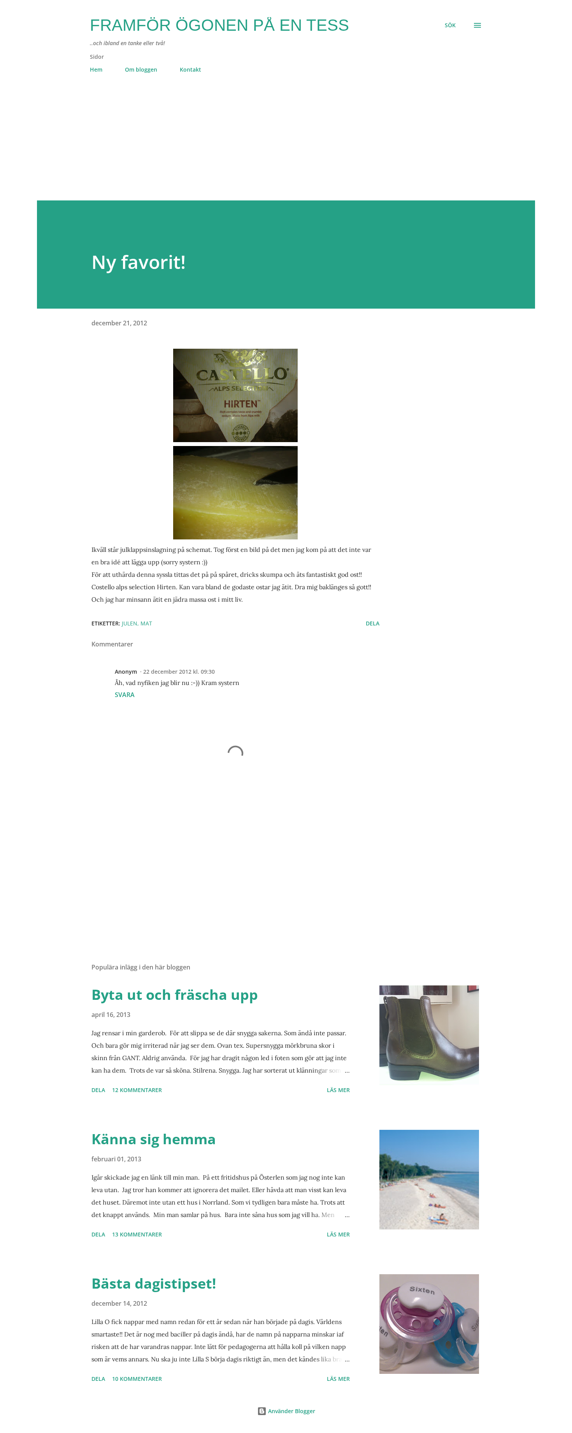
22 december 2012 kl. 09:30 (179, 671)
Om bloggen (141, 69)
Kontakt (190, 69)
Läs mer (338, 1090)
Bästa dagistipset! (153, 1283)
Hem (96, 69)
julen (129, 623)
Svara (125, 694)
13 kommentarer (137, 1234)
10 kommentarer (137, 1378)
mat (146, 623)
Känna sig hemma (153, 1139)
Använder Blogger (291, 1411)
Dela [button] (372, 623)
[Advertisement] (270, 145)
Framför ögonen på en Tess (219, 25)
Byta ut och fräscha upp (174, 994)
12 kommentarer (137, 1090)
